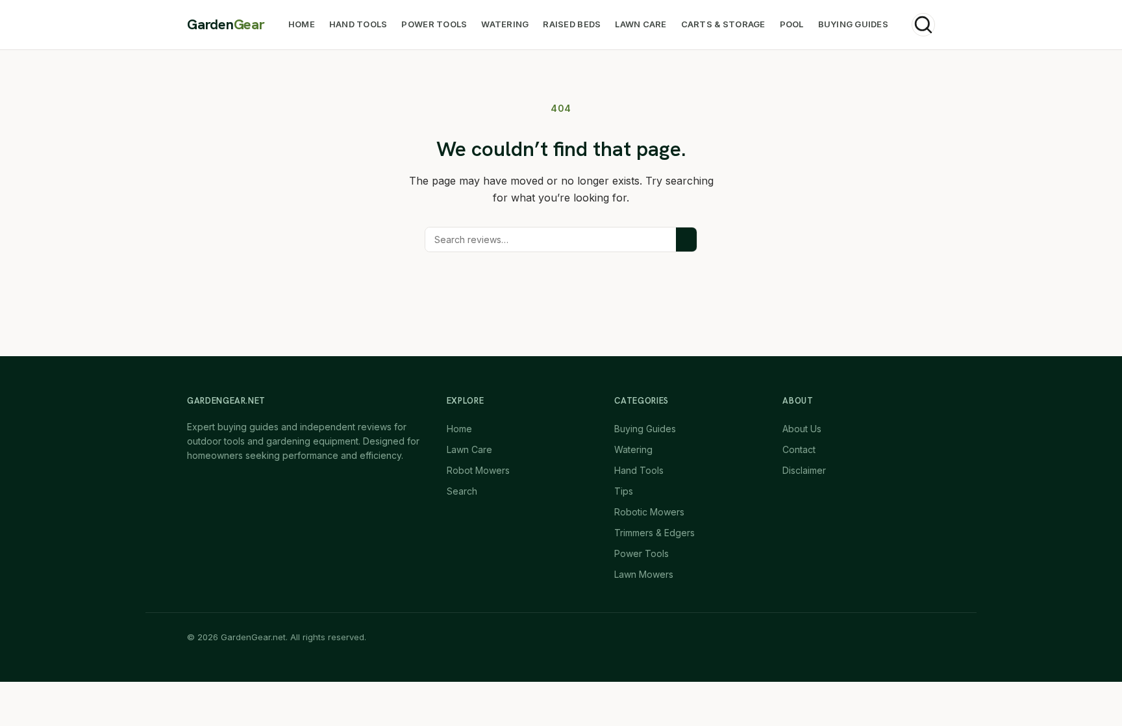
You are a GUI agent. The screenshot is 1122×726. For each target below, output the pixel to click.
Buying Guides (853, 24)
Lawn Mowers (643, 574)
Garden (226, 24)
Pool (792, 24)
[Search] (923, 24)
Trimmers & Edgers (654, 532)
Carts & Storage (723, 24)
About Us (801, 428)
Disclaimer (804, 470)
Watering (505, 24)
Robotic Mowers (649, 511)
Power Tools (434, 24)
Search (462, 491)
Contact (799, 449)
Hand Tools (358, 24)
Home (301, 24)
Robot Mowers (478, 470)
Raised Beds (572, 24)
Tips (623, 491)
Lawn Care (640, 24)
